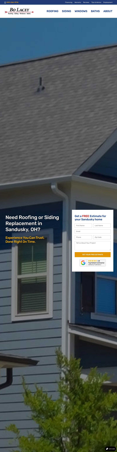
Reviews (86, 2)
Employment (107, 2)
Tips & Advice (96, 2)
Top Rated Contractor (96, 263)
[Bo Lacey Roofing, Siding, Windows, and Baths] (19, 9)
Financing (68, 2)
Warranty (78, 2)
